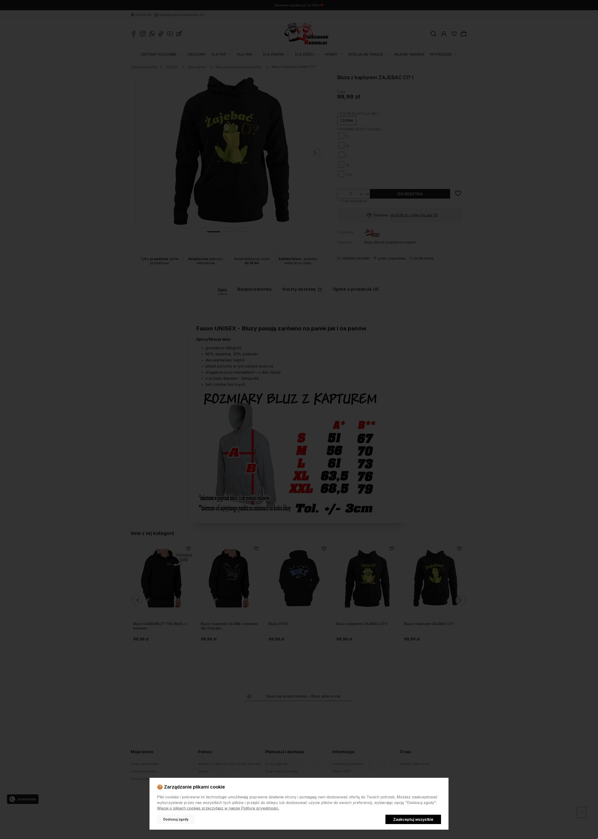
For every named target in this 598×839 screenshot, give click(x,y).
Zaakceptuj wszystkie (413, 819)
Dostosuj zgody (176, 819)
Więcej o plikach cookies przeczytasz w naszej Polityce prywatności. (218, 808)
